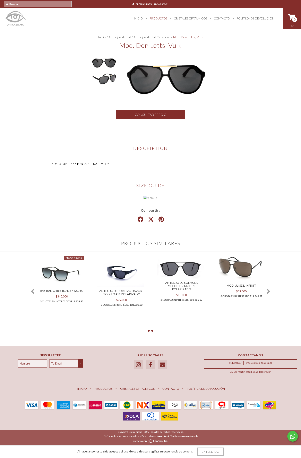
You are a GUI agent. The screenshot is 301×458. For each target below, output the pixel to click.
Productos (158, 18)
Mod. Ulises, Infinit (241, 285)
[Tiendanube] (151, 442)
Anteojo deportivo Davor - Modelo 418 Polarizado (121, 292)
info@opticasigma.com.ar (259, 362)
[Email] (162, 364)
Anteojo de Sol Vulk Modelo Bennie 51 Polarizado (181, 286)
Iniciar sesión (161, 4)
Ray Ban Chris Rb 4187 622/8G (61, 290)
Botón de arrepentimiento (184, 436)
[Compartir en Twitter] (151, 219)
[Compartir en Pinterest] (161, 219)
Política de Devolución (255, 18)
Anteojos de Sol (120, 37)
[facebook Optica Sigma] (150, 364)
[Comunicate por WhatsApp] (292, 436)
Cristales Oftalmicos (190, 18)
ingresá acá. (163, 436)
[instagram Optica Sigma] (138, 364)
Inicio (138, 18)
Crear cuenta (144, 4)
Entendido (210, 451)
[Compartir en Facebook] (140, 219)
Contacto (221, 18)
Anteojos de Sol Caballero (152, 37)
